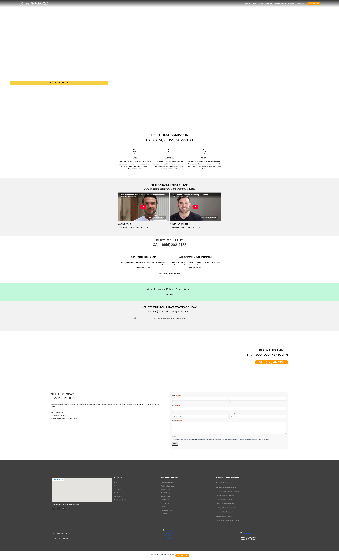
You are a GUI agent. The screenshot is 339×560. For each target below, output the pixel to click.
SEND (174, 444)
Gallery (261, 3)
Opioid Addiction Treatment (224, 516)
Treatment (247, 3)
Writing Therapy (166, 496)
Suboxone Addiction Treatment (226, 487)
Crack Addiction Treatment (224, 499)
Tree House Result (280, 3)
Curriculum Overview (167, 482)
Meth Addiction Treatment (224, 512)
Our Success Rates (120, 493)
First (173, 402)
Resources (291, 3)
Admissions (300, 3)
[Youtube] (63, 508)
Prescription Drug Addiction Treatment (228, 520)
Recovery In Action (167, 510)
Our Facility (117, 489)
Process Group (165, 489)
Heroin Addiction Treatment (225, 504)
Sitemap (65, 538)
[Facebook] (53, 508)
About (254, 3)
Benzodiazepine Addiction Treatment (228, 491)
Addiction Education (167, 486)
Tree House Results (120, 500)
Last (230, 402)
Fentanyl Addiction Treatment (225, 508)
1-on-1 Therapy (166, 493)
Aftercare (164, 513)
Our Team (117, 486)
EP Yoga (163, 507)
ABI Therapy (165, 503)
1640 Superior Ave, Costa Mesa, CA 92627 (66, 504)
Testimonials (268, 3)
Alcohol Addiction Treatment (225, 483)
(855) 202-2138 (314, 3)
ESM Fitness (165, 500)
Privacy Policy (57, 538)
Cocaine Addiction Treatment (225, 495)
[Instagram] (58, 508)
